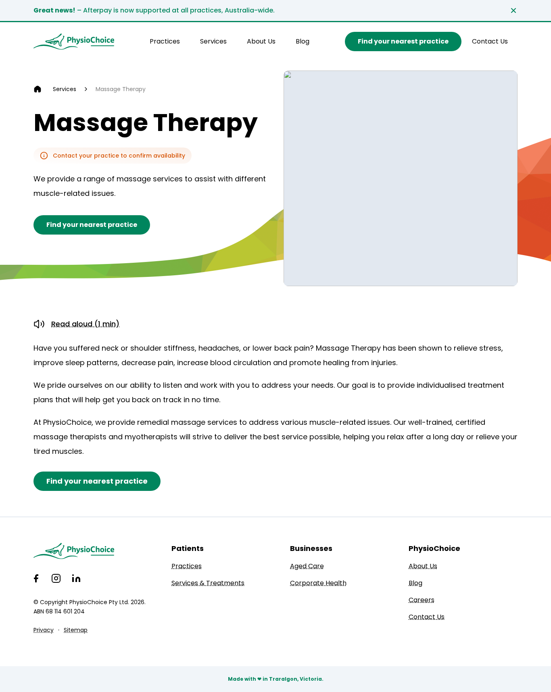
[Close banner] (513, 10)
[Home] (37, 89)
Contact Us (490, 41)
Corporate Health (318, 583)
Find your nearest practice (403, 41)
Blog (302, 41)
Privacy (43, 630)
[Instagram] (56, 578)
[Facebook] (36, 578)
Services (213, 41)
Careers (421, 600)
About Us (261, 41)
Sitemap (76, 630)
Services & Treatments (207, 583)
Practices (165, 41)
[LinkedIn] (76, 578)
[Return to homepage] (73, 41)
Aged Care (307, 566)
